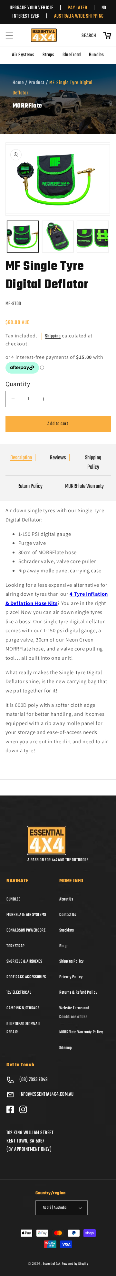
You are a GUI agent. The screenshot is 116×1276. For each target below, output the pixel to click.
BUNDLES (13, 899)
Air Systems (23, 55)
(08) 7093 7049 (33, 1080)
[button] (9, 35)
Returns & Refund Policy (78, 992)
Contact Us (67, 914)
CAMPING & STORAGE (22, 1008)
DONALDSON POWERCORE (26, 930)
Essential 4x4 (52, 1264)
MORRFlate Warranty (84, 486)
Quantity (17, 384)
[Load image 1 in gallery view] (23, 236)
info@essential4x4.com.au (46, 1094)
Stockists (66, 930)
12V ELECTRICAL (18, 992)
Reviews (58, 458)
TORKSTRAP (15, 945)
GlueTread (72, 55)
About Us (66, 899)
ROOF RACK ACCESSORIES (26, 977)
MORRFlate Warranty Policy (81, 1032)
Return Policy (30, 486)
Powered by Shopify (75, 1264)
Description (21, 458)
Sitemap (65, 1047)
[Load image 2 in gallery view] (58, 236)
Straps (48, 55)
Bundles (96, 55)
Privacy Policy (70, 977)
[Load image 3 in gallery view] (93, 236)
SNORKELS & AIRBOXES (24, 961)
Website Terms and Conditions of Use (74, 1012)
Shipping (53, 336)
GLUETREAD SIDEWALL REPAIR (23, 1028)
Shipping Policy (93, 462)
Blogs (63, 945)
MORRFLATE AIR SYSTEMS (26, 914)
